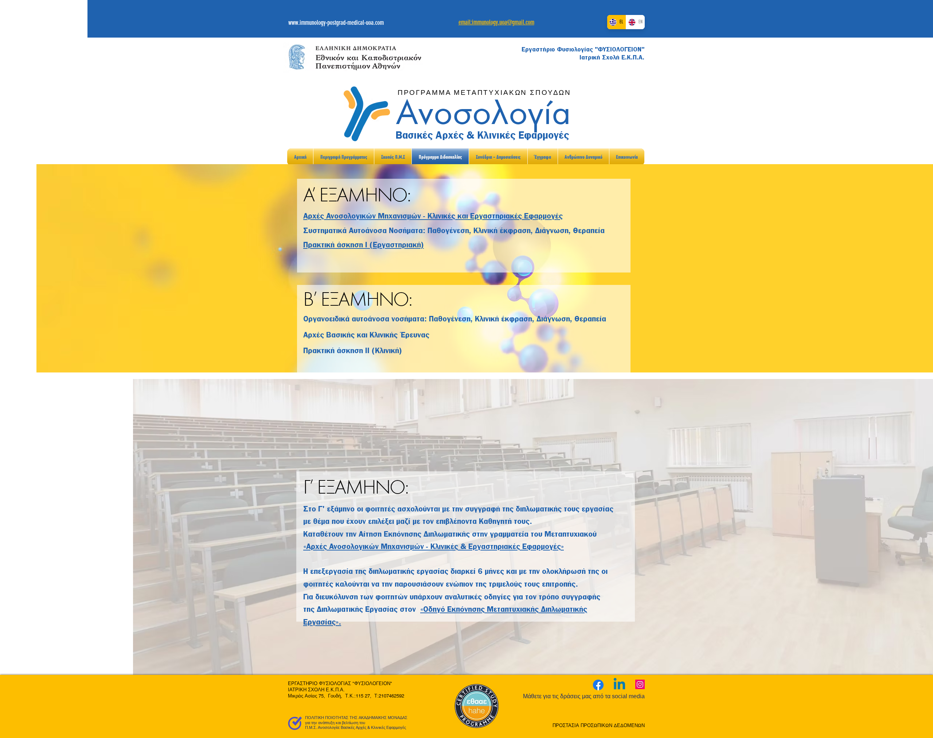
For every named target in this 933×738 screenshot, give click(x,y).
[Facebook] (598, 685)
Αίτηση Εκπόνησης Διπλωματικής (415, 534)
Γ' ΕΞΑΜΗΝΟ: (355, 487)
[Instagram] (640, 684)
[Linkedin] (619, 685)
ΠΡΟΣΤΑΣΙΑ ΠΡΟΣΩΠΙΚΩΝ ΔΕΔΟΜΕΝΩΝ (599, 725)
